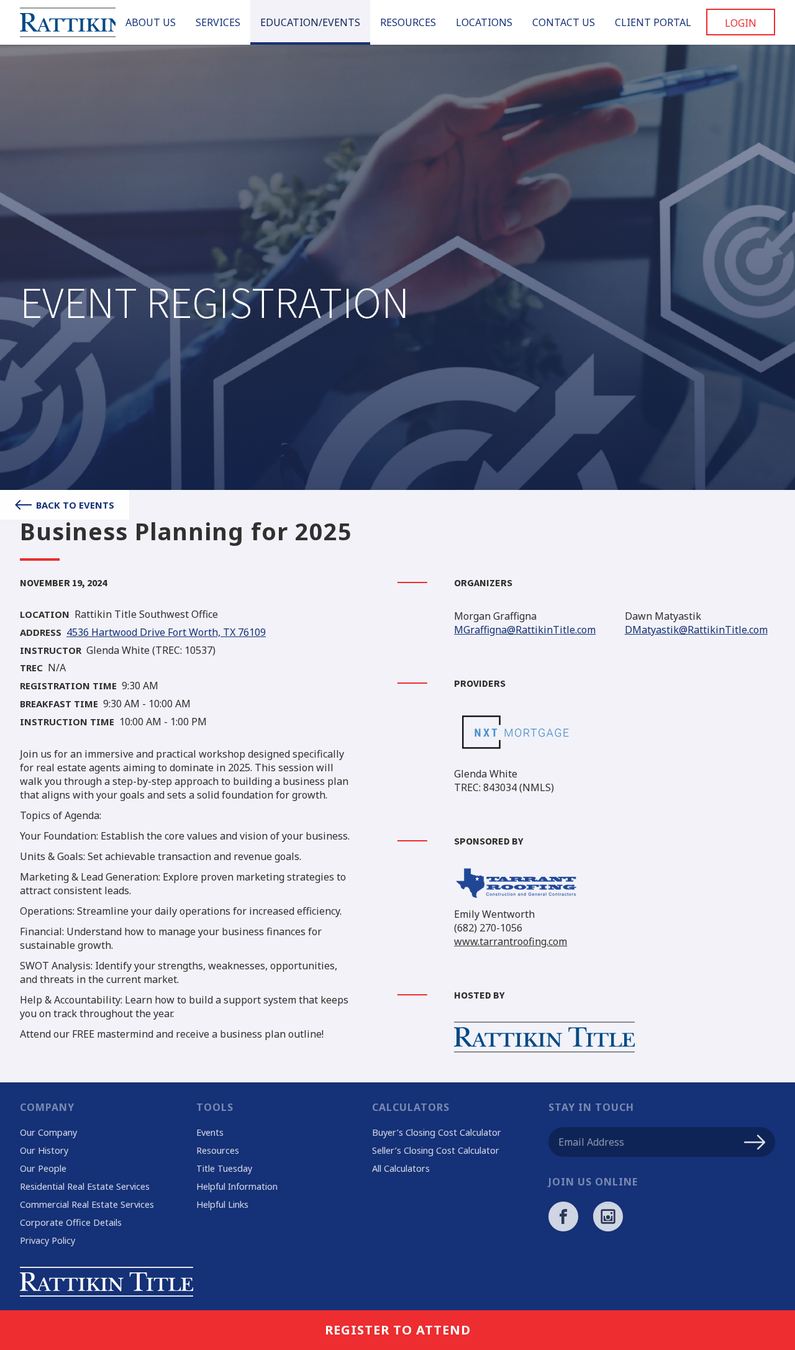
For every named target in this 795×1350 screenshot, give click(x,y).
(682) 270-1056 (488, 928)
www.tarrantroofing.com (510, 941)
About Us (150, 22)
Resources (408, 22)
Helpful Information (237, 1186)
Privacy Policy (47, 1240)
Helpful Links (222, 1204)
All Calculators (401, 1168)
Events (210, 1132)
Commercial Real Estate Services (87, 1204)
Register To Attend (398, 1329)
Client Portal (653, 22)
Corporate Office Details (71, 1222)
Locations (484, 22)
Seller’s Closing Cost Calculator (435, 1150)
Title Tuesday (224, 1168)
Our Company (48, 1132)
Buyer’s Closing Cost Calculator (436, 1132)
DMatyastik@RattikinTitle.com (696, 629)
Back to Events (75, 505)
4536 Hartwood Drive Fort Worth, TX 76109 (166, 632)
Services (218, 22)
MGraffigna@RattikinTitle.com (525, 629)
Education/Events (310, 22)
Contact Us (563, 22)
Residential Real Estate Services (85, 1186)
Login (740, 23)
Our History (44, 1150)
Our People (43, 1168)
